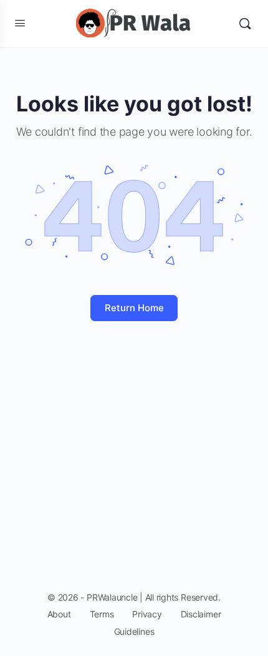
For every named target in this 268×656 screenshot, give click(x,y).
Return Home (134, 308)
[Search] (244, 23)
